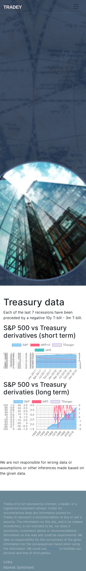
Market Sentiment (18, 567)
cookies (52, 548)
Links (7, 562)
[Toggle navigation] (76, 6)
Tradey (12, 7)
